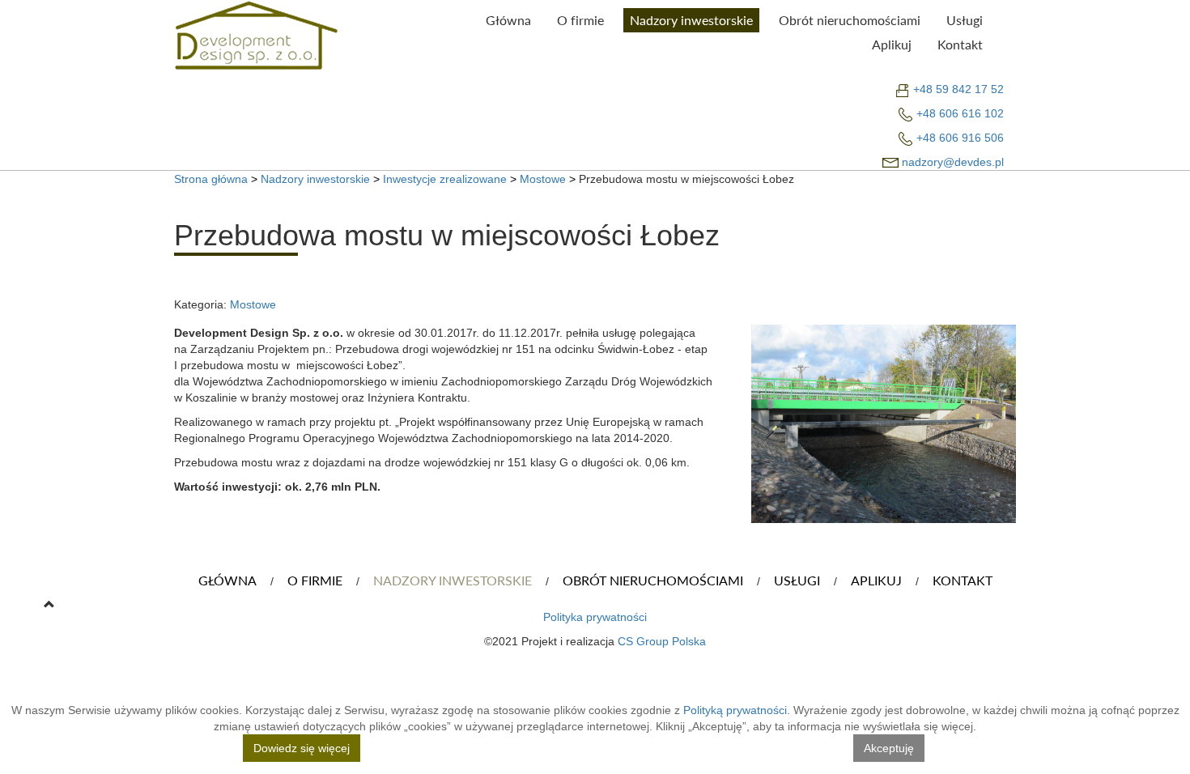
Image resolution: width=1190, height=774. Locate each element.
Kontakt (960, 44)
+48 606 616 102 (960, 113)
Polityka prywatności (595, 616)
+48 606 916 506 (960, 137)
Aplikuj (892, 44)
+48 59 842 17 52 (958, 89)
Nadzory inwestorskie (691, 20)
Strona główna (211, 178)
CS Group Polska (662, 641)
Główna (508, 20)
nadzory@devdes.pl (953, 161)
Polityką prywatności (735, 710)
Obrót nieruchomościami (849, 20)
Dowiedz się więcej (301, 748)
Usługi (964, 20)
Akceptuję (889, 748)
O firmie (580, 20)
